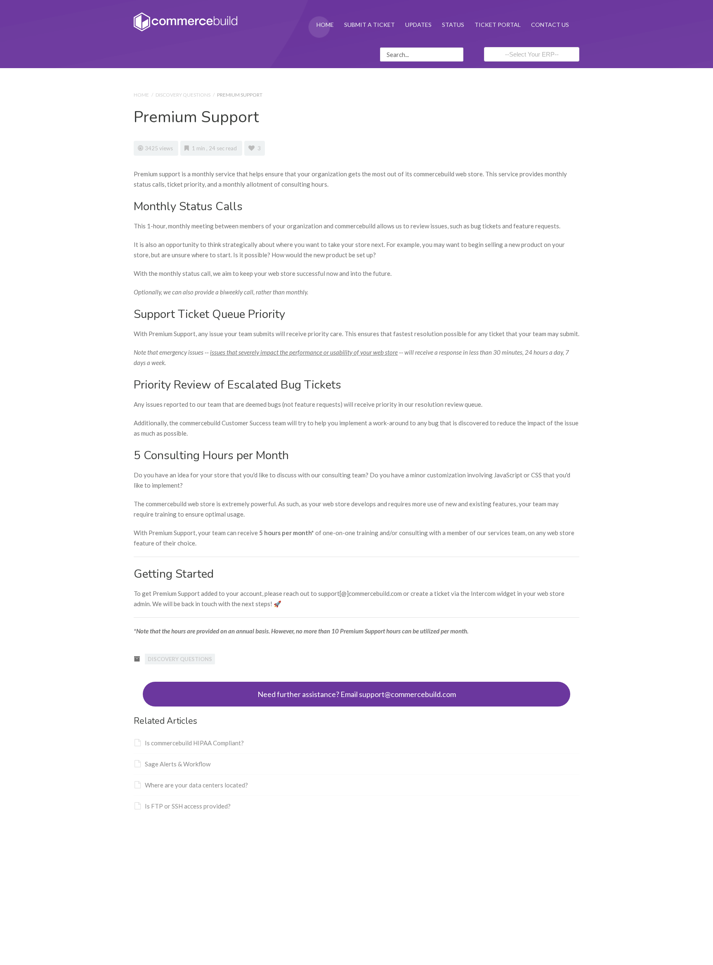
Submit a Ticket (369, 24)
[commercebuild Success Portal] (185, 21)
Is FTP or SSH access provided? (188, 806)
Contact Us (550, 24)
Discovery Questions (183, 95)
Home (325, 24)
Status (453, 24)
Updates (418, 24)
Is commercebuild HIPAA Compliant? (194, 743)
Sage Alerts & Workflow (177, 764)
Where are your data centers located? (196, 785)
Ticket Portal (498, 24)
